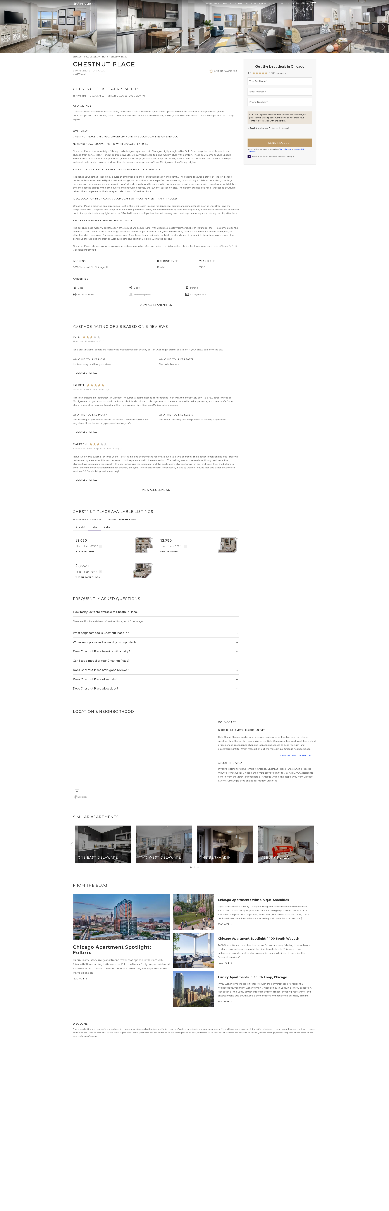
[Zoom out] (77, 791)
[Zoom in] (77, 787)
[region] (143, 760)
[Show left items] (72, 844)
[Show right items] (317, 844)
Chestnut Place (119, 57)
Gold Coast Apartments (96, 57)
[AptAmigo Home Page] (86, 3)
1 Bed (94, 526)
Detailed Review (85, 372)
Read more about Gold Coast (296, 755)
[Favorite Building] (151, 539)
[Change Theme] (75, 3)
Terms (281, 149)
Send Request (279, 142)
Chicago (77, 57)
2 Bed (107, 526)
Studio (80, 526)
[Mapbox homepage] (80, 797)
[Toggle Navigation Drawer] (314, 4)
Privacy (288, 149)
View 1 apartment (85, 552)
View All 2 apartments (88, 577)
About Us (283, 4)
